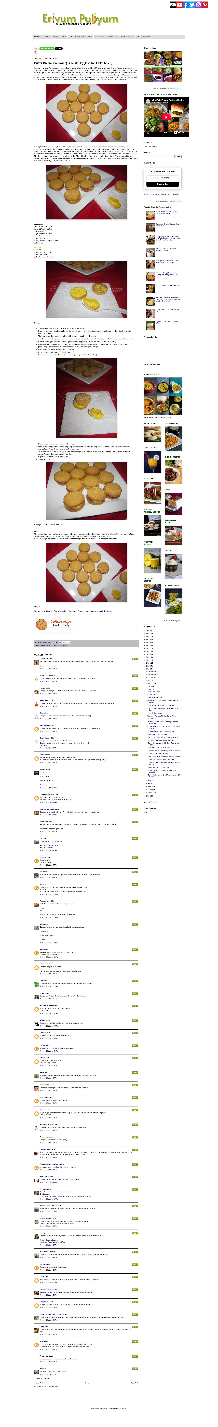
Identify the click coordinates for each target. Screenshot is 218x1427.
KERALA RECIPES (77, 37)
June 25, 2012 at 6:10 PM (48, 1130)
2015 (148, 660)
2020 (148, 648)
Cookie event (96, 611)
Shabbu (42, 1058)
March (150, 786)
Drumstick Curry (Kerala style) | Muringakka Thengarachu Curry (167, 274)
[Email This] (60, 642)
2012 (148, 669)
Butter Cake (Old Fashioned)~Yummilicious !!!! (163, 737)
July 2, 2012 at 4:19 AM (48, 1374)
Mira (41, 924)
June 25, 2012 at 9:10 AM (48, 802)
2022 (148, 642)
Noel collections (45, 1115)
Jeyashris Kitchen (46, 1252)
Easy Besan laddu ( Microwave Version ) (161, 731)
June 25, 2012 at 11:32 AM (49, 1013)
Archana (43, 1189)
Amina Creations (46, 675)
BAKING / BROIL (45, 645)
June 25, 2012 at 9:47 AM (48, 865)
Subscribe (162, 184)
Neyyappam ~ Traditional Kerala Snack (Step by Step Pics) (167, 261)
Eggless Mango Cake (154, 698)
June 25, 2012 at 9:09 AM (48, 788)
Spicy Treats (44, 745)
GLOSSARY (113, 37)
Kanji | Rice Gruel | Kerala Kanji (158, 767)
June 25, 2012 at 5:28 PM (48, 1118)
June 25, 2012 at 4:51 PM (48, 1103)
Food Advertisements (160, 88)
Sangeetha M (44, 738)
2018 (148, 654)
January (151, 792)
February (151, 789)
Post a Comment (43, 1378)
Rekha (42, 1072)
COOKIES (54, 645)
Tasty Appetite (44, 1011)
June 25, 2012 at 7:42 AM (48, 706)
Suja (41, 1368)
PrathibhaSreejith (46, 1218)
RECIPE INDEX (59, 37)
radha (42, 981)
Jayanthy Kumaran (47, 1006)
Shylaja (42, 1264)
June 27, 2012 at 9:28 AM (48, 1362)
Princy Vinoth (44, 1097)
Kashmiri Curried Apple (155, 713)
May (149, 780)
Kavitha (42, 688)
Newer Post (39, 1383)
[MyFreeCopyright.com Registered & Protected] (160, 194)
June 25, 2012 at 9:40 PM (48, 1182)
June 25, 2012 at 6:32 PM (48, 1143)
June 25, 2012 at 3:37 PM (48, 1078)
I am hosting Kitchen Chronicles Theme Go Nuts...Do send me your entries (65, 1196)
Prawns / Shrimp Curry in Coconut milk (160, 705)
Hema (42, 1327)
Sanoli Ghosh (44, 700)
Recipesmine (44, 1302)
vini (41, 884)
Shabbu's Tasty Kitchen (48, 1063)
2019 (148, 651)
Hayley (42, 1233)
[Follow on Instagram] (35, 53)
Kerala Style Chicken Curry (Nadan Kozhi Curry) (164, 757)
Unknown (43, 964)
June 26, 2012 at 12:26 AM (49, 1211)
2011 (148, 796)
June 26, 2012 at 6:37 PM (48, 1335)
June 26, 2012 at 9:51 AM (48, 1282)
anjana (42, 949)
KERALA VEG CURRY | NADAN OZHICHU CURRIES (167, 213)
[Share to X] (65, 642)
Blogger (123, 1408)
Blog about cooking (46, 847)
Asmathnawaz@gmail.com (49, 1164)
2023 (148, 639)
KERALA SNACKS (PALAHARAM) (167, 285)
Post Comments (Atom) (51, 1387)
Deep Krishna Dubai (47, 795)
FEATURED (100, 37)
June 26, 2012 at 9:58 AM (48, 1295)
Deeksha (43, 857)
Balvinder (43, 755)
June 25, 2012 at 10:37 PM (49, 1199)
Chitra (42, 993)
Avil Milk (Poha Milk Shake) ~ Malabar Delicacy (166, 249)
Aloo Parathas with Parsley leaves (159, 734)
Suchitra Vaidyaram (47, 1289)
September (152, 680)
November (151, 674)
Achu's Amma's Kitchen (48, 1206)
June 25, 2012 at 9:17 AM (48, 831)
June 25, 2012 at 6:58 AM (48, 694)
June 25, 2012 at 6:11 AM (48, 681)
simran (42, 872)
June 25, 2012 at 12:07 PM (49, 1026)
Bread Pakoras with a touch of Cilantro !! (161, 760)
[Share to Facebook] (67, 642)
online (145, 812)
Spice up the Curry (46, 1124)
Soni (41, 713)
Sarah (42, 1277)
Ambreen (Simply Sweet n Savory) (52, 1314)
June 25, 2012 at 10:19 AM (49, 894)
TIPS (90, 37)
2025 (148, 634)
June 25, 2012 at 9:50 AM (48, 878)
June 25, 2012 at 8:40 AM (48, 763)
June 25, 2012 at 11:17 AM (49, 999)
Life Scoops (107, 611)
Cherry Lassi (151, 695)
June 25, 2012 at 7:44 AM (48, 719)
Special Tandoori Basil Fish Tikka (158, 748)
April (149, 783)
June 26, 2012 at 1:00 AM (48, 1226)
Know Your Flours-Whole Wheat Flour (53, 1242)
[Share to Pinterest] (70, 642)
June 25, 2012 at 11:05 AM (49, 974)
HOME (37, 37)
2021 (148, 645)
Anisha (42, 1341)
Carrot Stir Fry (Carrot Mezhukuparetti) (160, 740)
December (151, 671)
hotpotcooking (45, 725)
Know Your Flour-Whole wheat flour (58, 611)
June (150, 689)
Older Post (134, 1383)
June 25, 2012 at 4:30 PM (48, 1091)
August (150, 683)
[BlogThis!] (62, 642)
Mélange (43, 1020)
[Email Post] (56, 642)
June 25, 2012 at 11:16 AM (49, 986)
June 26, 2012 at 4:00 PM (48, 1320)
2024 (148, 637)
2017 (148, 657)
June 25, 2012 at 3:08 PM (48, 1066)
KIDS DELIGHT (62, 645)
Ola (41, 838)
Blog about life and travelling (49, 845)
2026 (148, 631)
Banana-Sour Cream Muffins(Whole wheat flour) (163, 751)
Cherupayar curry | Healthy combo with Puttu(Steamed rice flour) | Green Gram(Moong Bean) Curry (169, 238)
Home (87, 1383)
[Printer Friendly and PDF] (47, 49)
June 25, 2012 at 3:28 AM (48, 669)
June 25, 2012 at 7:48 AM (48, 731)
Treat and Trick (45, 1085)
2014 (148, 663)
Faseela (43, 1045)
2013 (148, 666)
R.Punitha (43, 769)
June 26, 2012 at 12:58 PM (49, 1307)
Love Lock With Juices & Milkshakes (62, 914)
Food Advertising (169, 620)
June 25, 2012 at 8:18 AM (48, 748)
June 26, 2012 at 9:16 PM (48, 1349)
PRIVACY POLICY (144, 37)
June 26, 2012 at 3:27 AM (48, 1245)
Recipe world (44, 901)
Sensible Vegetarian (47, 809)
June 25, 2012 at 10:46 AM (49, 942)
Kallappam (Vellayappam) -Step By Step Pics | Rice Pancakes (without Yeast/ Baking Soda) (168, 299)
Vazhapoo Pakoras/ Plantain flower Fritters (161, 716)
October (151, 677)
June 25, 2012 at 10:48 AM (49, 957)
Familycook (44, 659)
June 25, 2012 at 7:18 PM (48, 1157)
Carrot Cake (151, 719)
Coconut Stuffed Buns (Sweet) (157, 754)
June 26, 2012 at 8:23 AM (48, 1270)
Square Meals (45, 1176)
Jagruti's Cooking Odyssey (49, 1240)
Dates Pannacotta (153, 692)
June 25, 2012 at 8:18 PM (48, 1170)
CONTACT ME (127, 37)
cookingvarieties (46, 1149)
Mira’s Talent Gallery (47, 935)
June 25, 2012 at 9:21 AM (48, 850)
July (149, 686)
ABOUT (46, 37)
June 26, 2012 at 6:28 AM (48, 1257)
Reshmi (42, 1110)
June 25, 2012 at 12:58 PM (49, 1051)
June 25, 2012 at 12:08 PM (49, 1038)
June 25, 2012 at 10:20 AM (49, 917)
